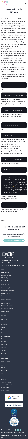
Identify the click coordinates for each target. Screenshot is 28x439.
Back (3, 220)
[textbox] (14, 85)
